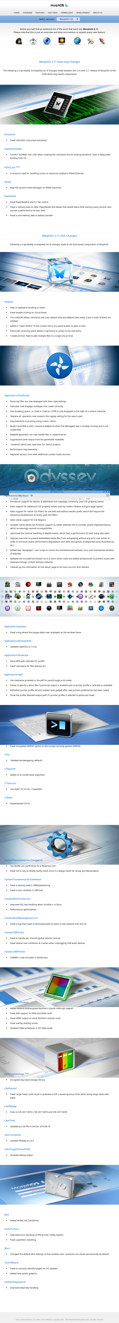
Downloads (67, 12)
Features (40, 12)
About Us (97, 12)
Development (83, 12)
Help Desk (52, 12)
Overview (27, 12)
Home (16, 12)
